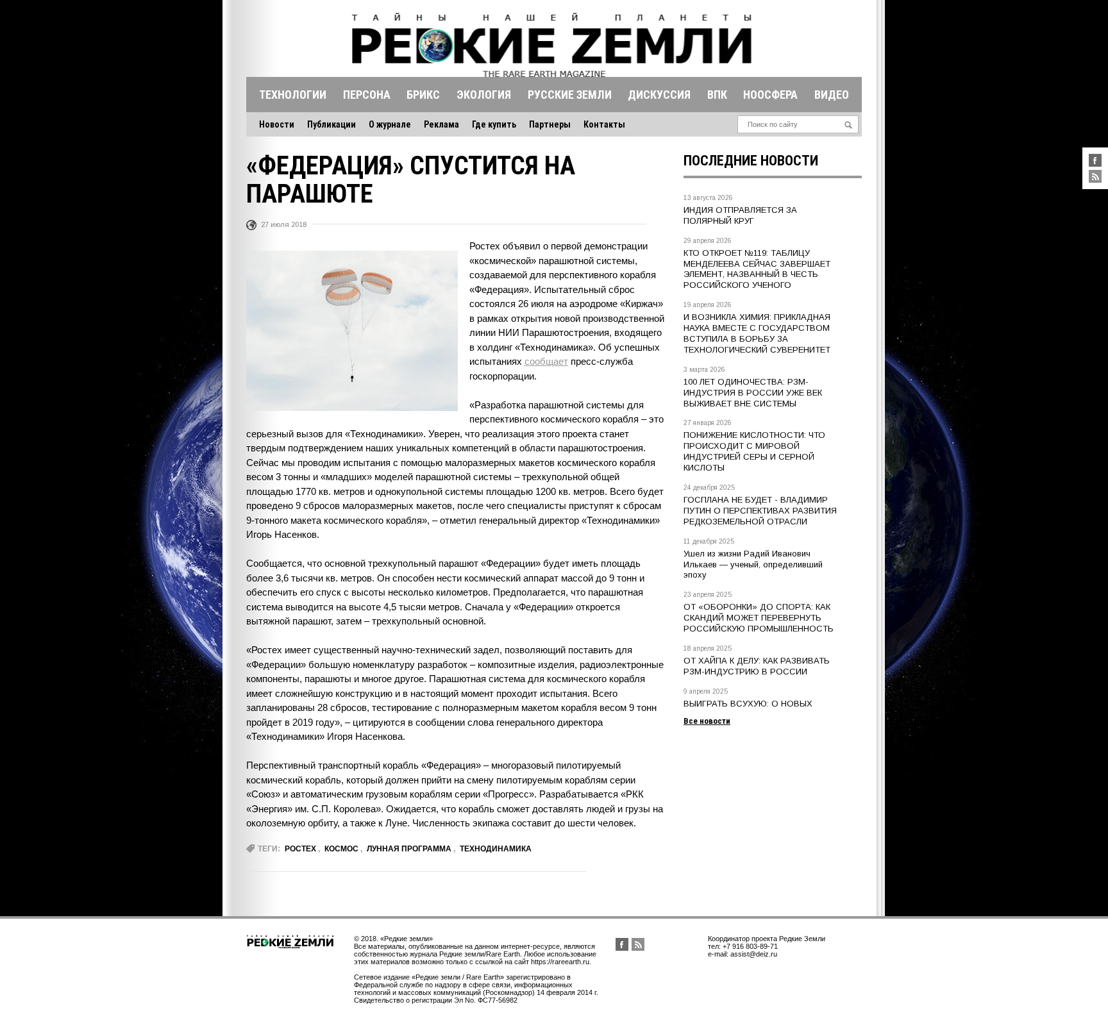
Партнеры (550, 124)
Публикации (331, 124)
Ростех (300, 848)
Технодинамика (496, 848)
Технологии (292, 94)
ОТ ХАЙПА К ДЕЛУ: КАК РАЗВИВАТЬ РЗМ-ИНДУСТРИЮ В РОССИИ (757, 666)
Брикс (423, 94)
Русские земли (570, 94)
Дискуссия (659, 94)
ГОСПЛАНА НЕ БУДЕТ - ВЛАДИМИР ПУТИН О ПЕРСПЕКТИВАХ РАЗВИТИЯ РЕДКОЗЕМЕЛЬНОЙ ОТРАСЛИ (760, 510)
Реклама (441, 124)
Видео (831, 94)
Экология (484, 94)
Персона (366, 94)
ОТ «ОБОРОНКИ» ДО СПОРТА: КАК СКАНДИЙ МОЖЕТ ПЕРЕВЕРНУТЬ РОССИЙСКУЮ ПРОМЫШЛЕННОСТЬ (759, 617)
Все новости (707, 721)
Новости (276, 124)
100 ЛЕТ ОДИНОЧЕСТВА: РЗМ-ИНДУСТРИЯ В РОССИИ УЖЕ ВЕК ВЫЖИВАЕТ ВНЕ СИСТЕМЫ (753, 392)
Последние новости (751, 161)
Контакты (604, 124)
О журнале (390, 124)
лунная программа (409, 848)
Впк (717, 94)
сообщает (546, 361)
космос (341, 848)
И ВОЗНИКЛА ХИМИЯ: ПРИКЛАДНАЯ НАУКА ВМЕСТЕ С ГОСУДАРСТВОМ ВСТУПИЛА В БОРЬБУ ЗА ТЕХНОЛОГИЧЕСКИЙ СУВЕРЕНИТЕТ (757, 333)
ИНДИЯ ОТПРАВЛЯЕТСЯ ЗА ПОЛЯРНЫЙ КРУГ (740, 215)
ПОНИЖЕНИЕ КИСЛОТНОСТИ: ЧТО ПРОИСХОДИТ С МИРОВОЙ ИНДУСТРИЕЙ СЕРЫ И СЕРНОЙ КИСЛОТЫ (754, 451)
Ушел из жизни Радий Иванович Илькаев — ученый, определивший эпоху (753, 564)
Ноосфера (770, 94)
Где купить (494, 124)
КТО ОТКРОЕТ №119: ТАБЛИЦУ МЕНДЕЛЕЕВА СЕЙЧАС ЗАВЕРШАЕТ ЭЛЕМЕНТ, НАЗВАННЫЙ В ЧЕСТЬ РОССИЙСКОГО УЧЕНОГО (757, 269)
